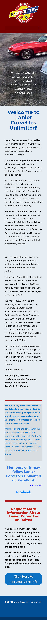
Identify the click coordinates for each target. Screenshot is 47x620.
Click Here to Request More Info (24, 579)
